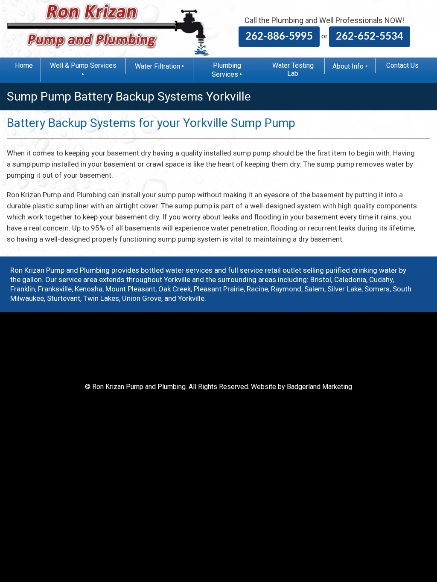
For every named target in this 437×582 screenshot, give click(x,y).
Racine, (258, 289)
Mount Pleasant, (131, 289)
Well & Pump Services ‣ (83, 69)
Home (24, 65)
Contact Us (402, 65)
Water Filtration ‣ (159, 66)
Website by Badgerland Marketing (301, 387)
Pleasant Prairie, (219, 289)
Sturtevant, (64, 298)
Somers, (377, 289)
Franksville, (55, 289)
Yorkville (191, 298)
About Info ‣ (350, 66)
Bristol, (321, 279)
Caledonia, (350, 279)
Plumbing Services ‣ (227, 69)
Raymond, (287, 289)
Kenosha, (89, 289)
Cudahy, (381, 279)
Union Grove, (142, 298)
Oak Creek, (175, 289)
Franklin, (23, 289)
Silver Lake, (345, 289)
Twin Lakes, (101, 298)
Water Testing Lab (293, 69)
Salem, (315, 289)
